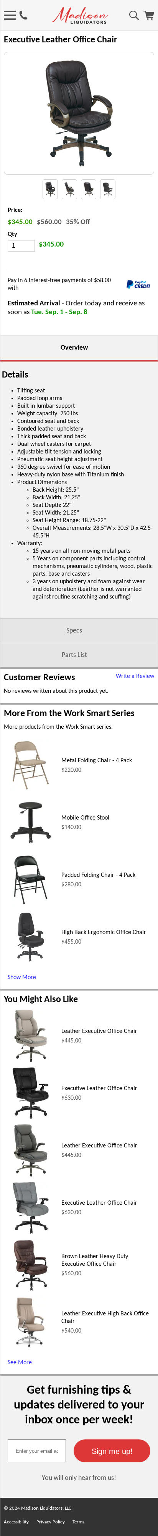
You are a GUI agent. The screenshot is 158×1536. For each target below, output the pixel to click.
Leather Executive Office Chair (99, 1031)
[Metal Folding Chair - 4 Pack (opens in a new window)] (30, 790)
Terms (78, 1522)
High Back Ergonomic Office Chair (103, 932)
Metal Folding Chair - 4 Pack (96, 761)
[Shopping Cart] (148, 18)
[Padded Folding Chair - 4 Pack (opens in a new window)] (31, 905)
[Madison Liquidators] (80, 22)
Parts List (74, 655)
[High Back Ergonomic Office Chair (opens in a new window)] (30, 962)
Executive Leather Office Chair (99, 1089)
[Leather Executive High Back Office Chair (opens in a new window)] (31, 1347)
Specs (74, 630)
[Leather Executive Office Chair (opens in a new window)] (31, 1061)
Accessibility (16, 1522)
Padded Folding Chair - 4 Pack (98, 875)
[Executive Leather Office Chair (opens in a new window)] (30, 1118)
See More (20, 1363)
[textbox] (37, 1450)
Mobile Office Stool (85, 818)
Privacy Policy (50, 1522)
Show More (22, 978)
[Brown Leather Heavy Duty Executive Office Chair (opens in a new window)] (30, 1290)
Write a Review (135, 676)
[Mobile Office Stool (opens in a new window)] (30, 848)
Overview (74, 348)
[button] (112, 1450)
